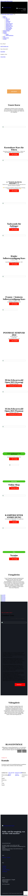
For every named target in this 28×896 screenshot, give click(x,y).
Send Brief (3, 51)
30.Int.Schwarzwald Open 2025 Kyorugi (14, 381)
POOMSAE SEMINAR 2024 (14, 334)
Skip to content (4, 1)
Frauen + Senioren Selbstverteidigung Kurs (14, 298)
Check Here (3, 56)
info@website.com (4, 46)
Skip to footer (10, 1)
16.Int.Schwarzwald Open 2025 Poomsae (14, 410)
